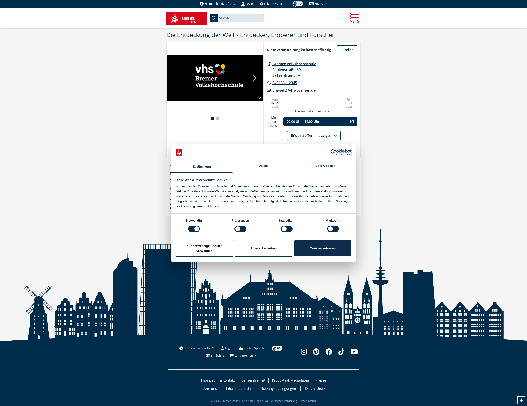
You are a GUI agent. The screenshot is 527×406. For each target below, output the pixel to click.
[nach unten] (521, 400)
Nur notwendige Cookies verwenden (204, 248)
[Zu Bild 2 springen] (217, 118)
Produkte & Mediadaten (290, 380)
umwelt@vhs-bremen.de (294, 90)
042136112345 (284, 82)
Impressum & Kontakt (218, 380)
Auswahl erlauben (263, 248)
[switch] (240, 229)
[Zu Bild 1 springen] (212, 118)
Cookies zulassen (323, 248)
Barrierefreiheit (253, 380)
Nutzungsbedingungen (278, 388)
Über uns (209, 388)
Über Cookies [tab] (325, 166)
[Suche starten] (213, 18)
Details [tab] (264, 166)
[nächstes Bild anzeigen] (254, 78)
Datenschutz (315, 388)
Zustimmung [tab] (202, 166)
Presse (321, 380)
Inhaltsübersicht (238, 388)
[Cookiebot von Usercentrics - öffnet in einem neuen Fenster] (334, 152)
